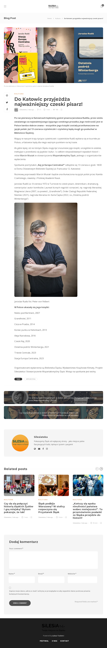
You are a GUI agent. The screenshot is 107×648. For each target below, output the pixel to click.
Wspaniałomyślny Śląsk (64, 155)
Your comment (16, 549)
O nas (54, 641)
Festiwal (44, 641)
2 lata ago (30, 110)
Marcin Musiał (27, 155)
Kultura (57, 18)
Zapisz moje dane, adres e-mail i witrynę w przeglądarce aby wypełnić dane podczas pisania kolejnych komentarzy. (49, 592)
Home (49, 18)
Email (41, 574)
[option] (19, 496)
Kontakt (64, 641)
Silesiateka (23, 110)
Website (72, 574)
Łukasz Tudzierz (58, 636)
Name (12, 574)
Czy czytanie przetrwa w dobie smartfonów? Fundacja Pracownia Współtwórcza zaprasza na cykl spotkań (48, 414)
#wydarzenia (30, 379)
